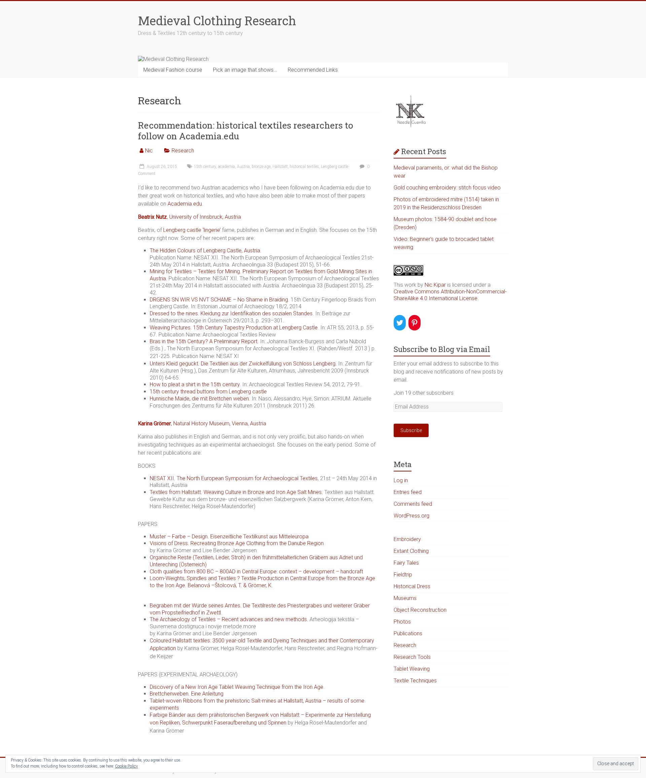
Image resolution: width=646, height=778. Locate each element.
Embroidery (407, 539)
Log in (401, 480)
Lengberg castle (334, 166)
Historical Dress (412, 586)
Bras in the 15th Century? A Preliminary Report (203, 341)
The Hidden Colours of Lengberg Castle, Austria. (205, 250)
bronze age (261, 166)
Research (183, 150)
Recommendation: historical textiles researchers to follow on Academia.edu (245, 130)
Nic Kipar (435, 285)
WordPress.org (411, 515)
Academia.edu (185, 204)
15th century (205, 166)
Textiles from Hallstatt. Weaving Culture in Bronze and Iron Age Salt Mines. (236, 492)
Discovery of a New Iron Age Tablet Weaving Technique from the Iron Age (236, 687)
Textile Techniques (415, 680)
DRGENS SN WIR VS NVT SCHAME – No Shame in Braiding (219, 299)
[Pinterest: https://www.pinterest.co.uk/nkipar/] (414, 323)
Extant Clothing (411, 551)
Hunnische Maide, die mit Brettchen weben (199, 398)
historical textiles (304, 166)
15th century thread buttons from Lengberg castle (208, 391)
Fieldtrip (403, 574)
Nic (149, 150)
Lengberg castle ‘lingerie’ (192, 230)
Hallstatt (280, 166)
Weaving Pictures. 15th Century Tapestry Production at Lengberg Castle (234, 327)
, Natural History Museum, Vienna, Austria (202, 423)
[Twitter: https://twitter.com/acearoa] (400, 323)
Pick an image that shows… (245, 70)
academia (226, 166)
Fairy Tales (406, 563)
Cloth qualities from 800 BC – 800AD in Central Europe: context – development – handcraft (256, 571)
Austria (243, 166)
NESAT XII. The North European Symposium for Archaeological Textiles (234, 478)
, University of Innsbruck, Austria (189, 217)
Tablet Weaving (412, 669)
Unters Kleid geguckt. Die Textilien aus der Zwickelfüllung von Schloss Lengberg (242, 363)
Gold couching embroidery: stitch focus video (447, 187)
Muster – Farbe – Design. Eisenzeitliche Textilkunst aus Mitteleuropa (229, 536)
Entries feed (408, 492)
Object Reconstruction (420, 610)
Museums (405, 598)
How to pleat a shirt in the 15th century (195, 384)
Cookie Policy (126, 766)
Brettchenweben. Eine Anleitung (186, 694)
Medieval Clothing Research (217, 20)
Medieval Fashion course (172, 70)
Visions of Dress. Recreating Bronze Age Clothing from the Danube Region (237, 543)
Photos (402, 621)
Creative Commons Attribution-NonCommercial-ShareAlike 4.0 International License (450, 295)
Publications (408, 633)
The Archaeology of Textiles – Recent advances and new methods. (229, 619)
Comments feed (413, 504)
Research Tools (412, 657)
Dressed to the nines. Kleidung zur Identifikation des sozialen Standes (231, 313)
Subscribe (411, 430)
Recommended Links (313, 70)
